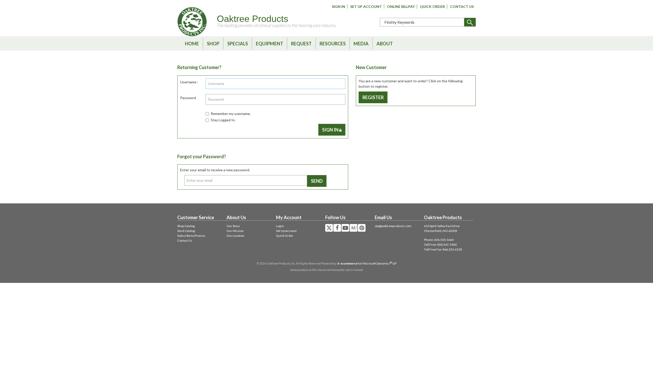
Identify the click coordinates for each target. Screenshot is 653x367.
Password (188, 98)
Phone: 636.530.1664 (439, 240)
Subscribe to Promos (191, 236)
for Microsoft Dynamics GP (366, 263)
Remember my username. (231, 113)
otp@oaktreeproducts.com (393, 226)
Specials (237, 43)
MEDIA (361, 43)
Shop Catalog (186, 226)
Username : (189, 82)
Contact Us (462, 6)
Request (301, 43)
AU (353, 227)
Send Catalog (186, 231)
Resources (333, 43)
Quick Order (432, 6)
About (384, 43)
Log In (280, 226)
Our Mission (235, 231)
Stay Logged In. (223, 120)
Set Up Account (366, 6)
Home (192, 43)
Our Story (233, 226)
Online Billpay (401, 6)
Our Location (235, 236)
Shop (213, 43)
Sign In (338, 6)
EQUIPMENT (269, 43)
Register (373, 97)
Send (317, 181)
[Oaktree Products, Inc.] (192, 21)
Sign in (330, 130)
